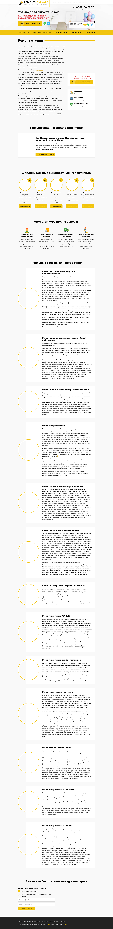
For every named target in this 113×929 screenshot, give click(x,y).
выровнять (40, 70)
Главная (53, 2)
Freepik (48, 924)
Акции (75, 2)
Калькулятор (67, 2)
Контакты (92, 2)
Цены (59, 2)
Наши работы (82, 2)
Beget (65, 924)
